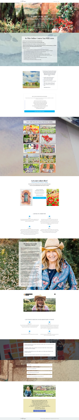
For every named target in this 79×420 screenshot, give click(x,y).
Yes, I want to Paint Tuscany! (39, 111)
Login (58, 1)
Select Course (55, 1)
